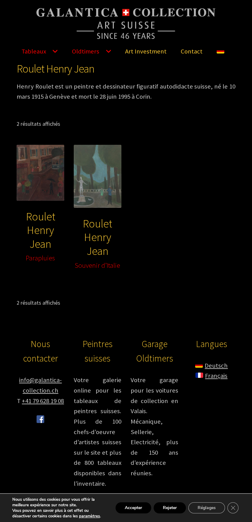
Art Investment (146, 51)
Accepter (133, 508)
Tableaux (34, 51)
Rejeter (170, 508)
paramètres (89, 516)
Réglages (207, 508)
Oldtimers (85, 51)
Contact (192, 51)
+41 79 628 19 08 (43, 401)
